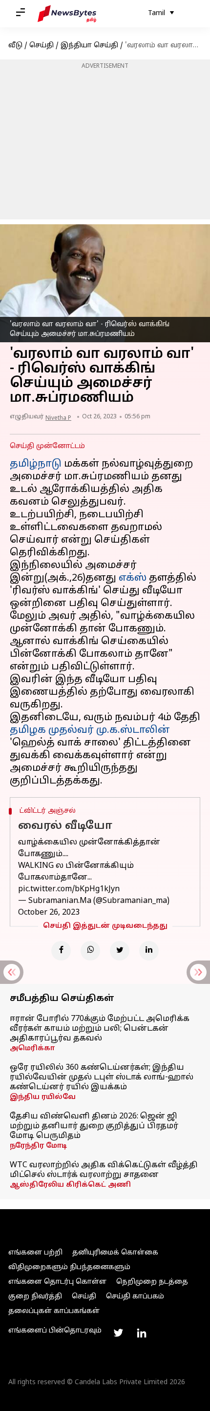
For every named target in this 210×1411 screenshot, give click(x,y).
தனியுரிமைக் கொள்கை (115, 1253)
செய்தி (41, 45)
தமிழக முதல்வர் (52, 730)
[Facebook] (61, 950)
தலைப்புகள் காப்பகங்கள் (54, 1311)
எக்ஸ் (133, 578)
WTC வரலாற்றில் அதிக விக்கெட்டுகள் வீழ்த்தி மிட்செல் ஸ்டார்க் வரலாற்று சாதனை (104, 1170)
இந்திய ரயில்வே (43, 1097)
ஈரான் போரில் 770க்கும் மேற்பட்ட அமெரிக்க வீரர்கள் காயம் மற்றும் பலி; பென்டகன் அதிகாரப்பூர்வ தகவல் (99, 1028)
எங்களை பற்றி (35, 1253)
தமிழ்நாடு (36, 464)
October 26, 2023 (49, 913)
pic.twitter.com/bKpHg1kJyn (69, 889)
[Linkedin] (149, 950)
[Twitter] (119, 950)
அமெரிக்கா (32, 1048)
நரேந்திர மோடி (38, 1146)
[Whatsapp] (90, 950)
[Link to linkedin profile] (141, 1333)
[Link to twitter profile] (118, 1333)
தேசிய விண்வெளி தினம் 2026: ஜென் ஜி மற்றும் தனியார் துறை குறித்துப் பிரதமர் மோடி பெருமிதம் (94, 1126)
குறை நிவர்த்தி (35, 1297)
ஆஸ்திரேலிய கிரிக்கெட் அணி (70, 1185)
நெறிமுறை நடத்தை (152, 1282)
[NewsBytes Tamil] (67, 13)
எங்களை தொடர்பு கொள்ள (57, 1282)
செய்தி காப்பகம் (135, 1297)
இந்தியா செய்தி (89, 45)
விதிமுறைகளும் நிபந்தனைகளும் (69, 1267)
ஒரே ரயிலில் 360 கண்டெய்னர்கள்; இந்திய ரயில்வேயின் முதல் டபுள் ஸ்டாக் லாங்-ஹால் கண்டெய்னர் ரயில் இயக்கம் (101, 1077)
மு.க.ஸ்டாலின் (133, 730)
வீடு (15, 45)
